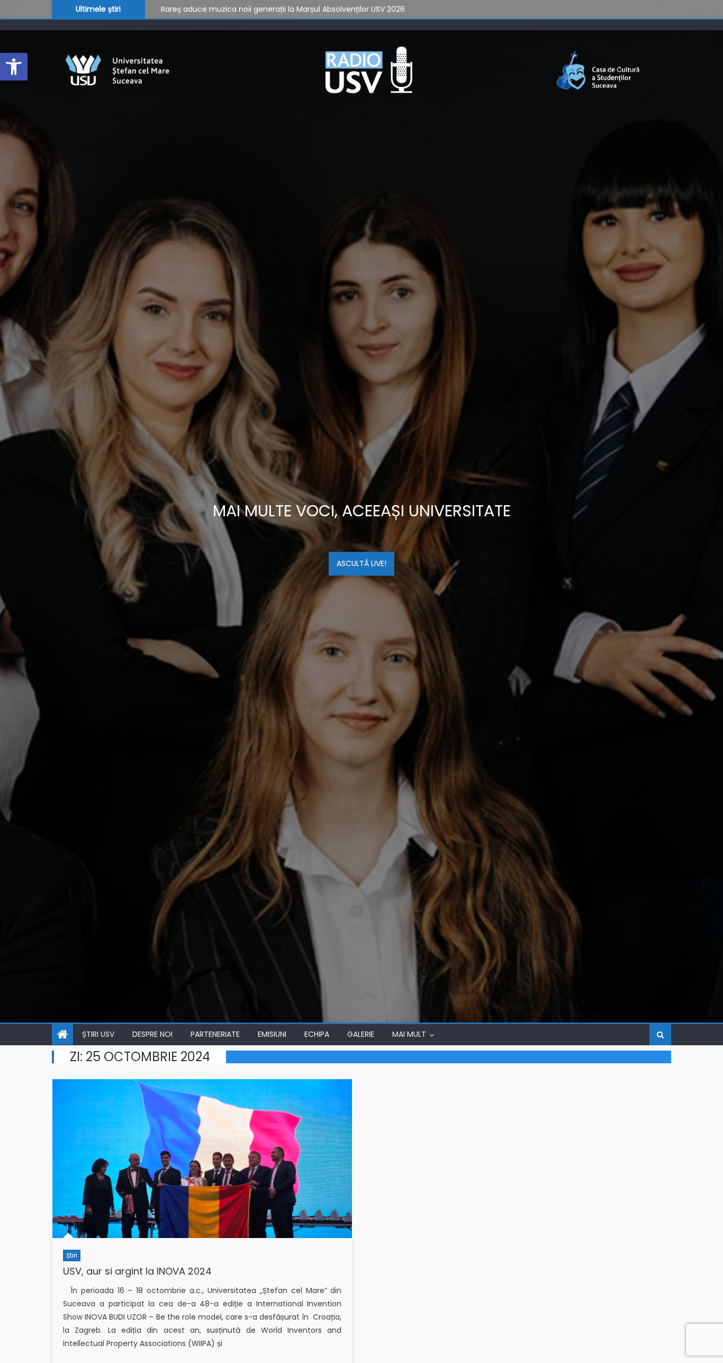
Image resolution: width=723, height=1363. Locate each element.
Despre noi (152, 1034)
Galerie (360, 1034)
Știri (71, 1255)
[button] (14, 66)
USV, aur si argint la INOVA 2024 (137, 1271)
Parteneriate (215, 1034)
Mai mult (409, 1034)
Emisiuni (272, 1034)
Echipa (316, 1034)
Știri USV (98, 1034)
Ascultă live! (361, 563)
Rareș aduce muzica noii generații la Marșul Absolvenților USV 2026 (283, 8)
